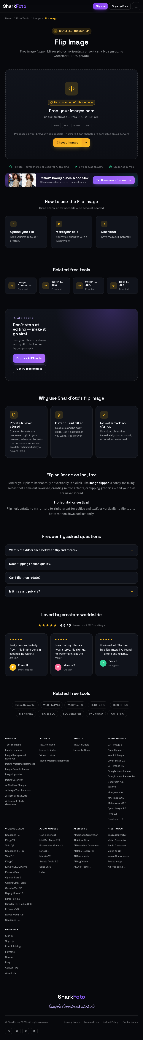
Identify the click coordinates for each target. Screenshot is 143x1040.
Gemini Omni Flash (15, 882)
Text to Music (81, 744)
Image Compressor (118, 856)
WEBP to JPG (75, 704)
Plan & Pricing (13, 946)
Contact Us (11, 967)
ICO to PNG (117, 713)
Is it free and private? (24, 591)
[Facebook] (17, 1031)
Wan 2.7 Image (116, 755)
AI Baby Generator (84, 851)
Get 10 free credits (29, 368)
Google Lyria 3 (47, 835)
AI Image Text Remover (18, 790)
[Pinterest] (8, 1031)
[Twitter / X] (25, 1031)
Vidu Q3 (9, 845)
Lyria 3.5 (44, 851)
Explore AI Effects (29, 358)
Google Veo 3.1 (13, 888)
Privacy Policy (72, 1022)
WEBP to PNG (51, 704)
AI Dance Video (82, 856)
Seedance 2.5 (12, 920)
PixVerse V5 (12, 909)
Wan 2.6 (9, 856)
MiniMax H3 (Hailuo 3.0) (18, 904)
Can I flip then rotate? (25, 577)
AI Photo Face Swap (16, 795)
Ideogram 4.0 (115, 792)
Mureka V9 (45, 856)
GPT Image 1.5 (116, 766)
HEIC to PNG (120, 704)
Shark (14, 6)
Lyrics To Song (82, 750)
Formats (10, 951)
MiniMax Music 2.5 (49, 840)
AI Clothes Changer (16, 785)
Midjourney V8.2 (117, 803)
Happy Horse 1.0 (14, 893)
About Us (10, 973)
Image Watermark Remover (20, 763)
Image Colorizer (14, 779)
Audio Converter (117, 845)
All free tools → (117, 866)
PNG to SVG (48, 713)
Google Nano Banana (119, 771)
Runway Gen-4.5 (14, 914)
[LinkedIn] (34, 1031)
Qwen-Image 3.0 (117, 808)
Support (10, 957)
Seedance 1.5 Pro (15, 851)
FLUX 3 (112, 787)
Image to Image (13, 750)
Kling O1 (9, 861)
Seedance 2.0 (12, 835)
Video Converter (117, 840)
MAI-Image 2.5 (116, 798)
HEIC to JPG (98, 704)
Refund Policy (110, 1022)
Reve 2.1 (112, 813)
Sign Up (9, 941)
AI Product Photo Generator (15, 803)
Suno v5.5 (45, 866)
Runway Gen (12, 872)
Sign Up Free (120, 6)
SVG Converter (72, 713)
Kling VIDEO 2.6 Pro (16, 866)
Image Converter (25, 704)
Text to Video (47, 744)
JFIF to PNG (26, 713)
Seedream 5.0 (115, 819)
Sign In (100, 6)
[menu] (136, 6)
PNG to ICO (96, 713)
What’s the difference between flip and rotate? (43, 550)
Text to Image (13, 744)
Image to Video (47, 750)
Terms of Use (91, 1022)
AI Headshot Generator (86, 845)
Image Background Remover (15, 757)
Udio (42, 872)
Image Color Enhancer (17, 769)
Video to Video (47, 755)
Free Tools (22, 18)
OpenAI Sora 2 (13, 877)
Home (8, 18)
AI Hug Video (81, 861)
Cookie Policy (130, 1022)
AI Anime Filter (82, 840)
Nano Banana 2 (116, 750)
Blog (7, 962)
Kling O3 (10, 840)
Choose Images (67, 142)
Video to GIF (115, 851)
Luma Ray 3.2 (12, 898)
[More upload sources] (86, 142)
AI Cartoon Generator (86, 835)
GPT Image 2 (115, 744)
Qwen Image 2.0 (116, 760)
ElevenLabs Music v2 (51, 845)
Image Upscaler (14, 774)
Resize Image (115, 861)
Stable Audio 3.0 (48, 861)
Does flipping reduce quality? (30, 564)
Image (37, 18)
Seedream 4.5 (116, 782)
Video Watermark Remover (54, 760)
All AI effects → (83, 866)
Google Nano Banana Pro (122, 776)
